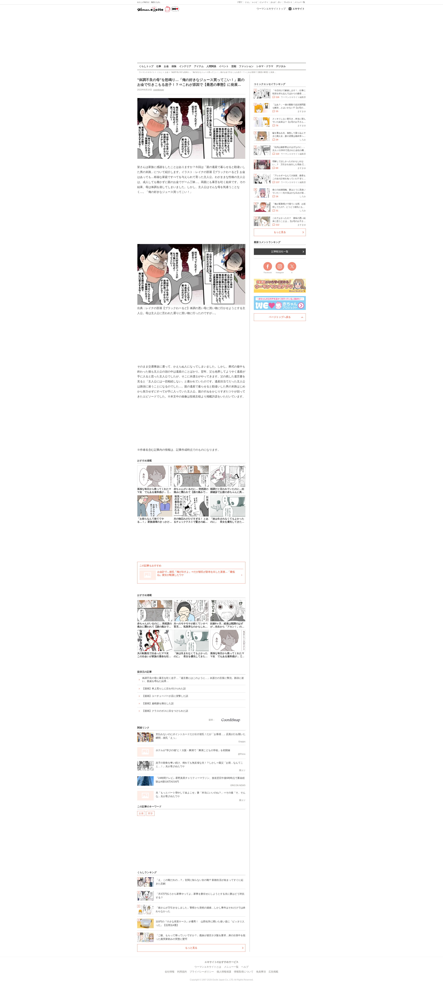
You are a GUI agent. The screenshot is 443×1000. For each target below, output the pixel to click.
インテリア (185, 66)
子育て (239, 2)
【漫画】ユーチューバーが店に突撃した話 (165, 696)
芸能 (233, 66)
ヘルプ (244, 966)
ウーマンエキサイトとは (208, 966)
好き (150, 813)
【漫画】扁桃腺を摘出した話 (158, 703)
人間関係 (211, 66)
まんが (273, 2)
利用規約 (182, 971)
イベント (224, 66)
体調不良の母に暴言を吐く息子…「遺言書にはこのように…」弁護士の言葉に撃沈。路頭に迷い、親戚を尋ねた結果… (193, 679)
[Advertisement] (221, 37)
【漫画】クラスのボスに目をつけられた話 (165, 710)
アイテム (199, 66)
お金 (166, 66)
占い (279, 2)
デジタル (281, 66)
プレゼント (288, 2)
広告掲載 (273, 971)
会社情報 (169, 971)
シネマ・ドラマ (264, 66)
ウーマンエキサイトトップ (271, 8)
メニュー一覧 (300, 2)
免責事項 (261, 971)
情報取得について (243, 971)
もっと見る (191, 947)
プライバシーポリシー (202, 971)
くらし (247, 2)
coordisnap (158, 90)
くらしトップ (146, 66)
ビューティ (264, 2)
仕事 (158, 66)
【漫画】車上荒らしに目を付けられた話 (164, 688)
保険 (173, 66)
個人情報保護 (224, 971)
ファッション (246, 66)
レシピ (254, 2)
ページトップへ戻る (280, 317)
